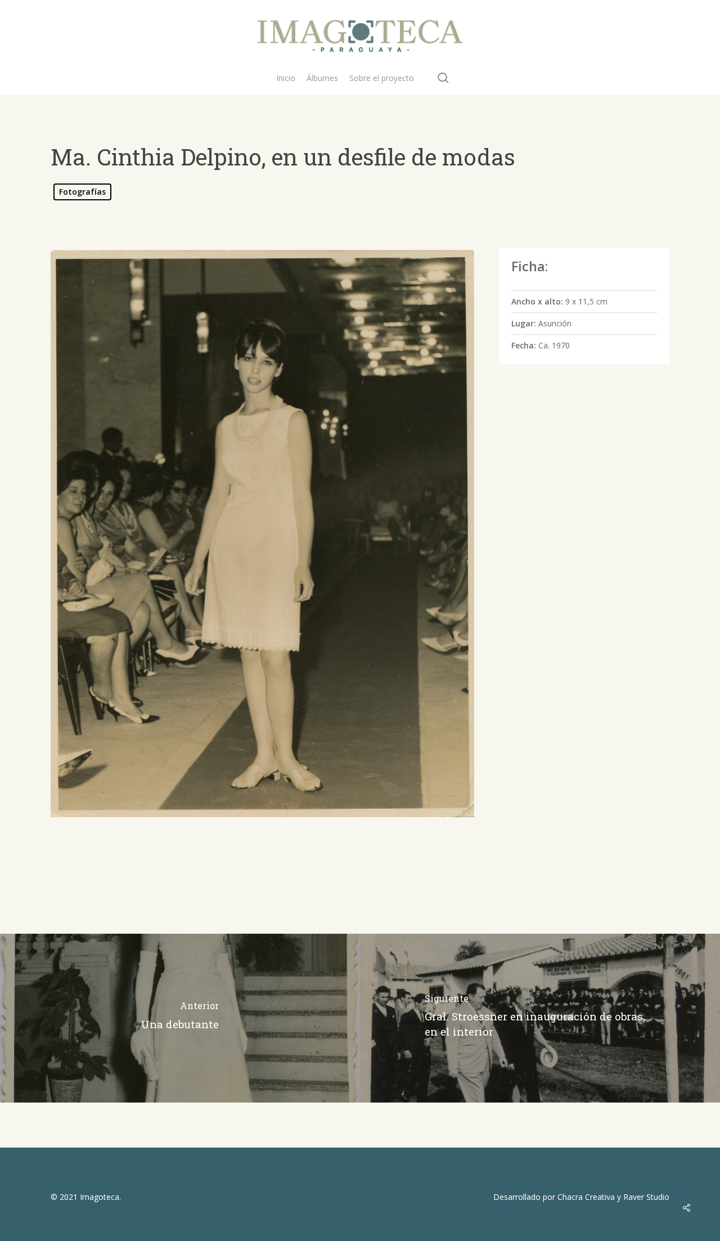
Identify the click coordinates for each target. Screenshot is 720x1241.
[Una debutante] (180, 1018)
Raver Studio (646, 1196)
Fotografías (82, 191)
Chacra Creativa (586, 1196)
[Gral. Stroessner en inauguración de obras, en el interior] (540, 1018)
